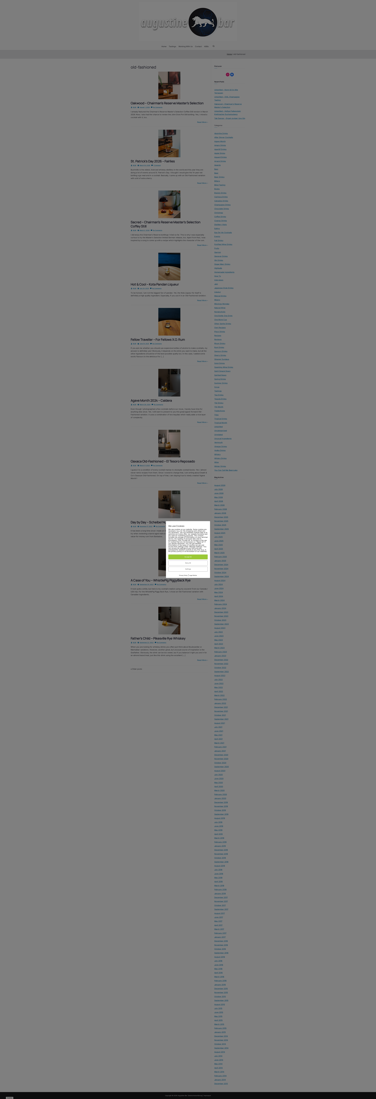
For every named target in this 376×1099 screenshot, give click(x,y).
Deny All (188, 563)
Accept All (188, 557)
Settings (188, 569)
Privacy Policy (183, 575)
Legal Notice (193, 575)
